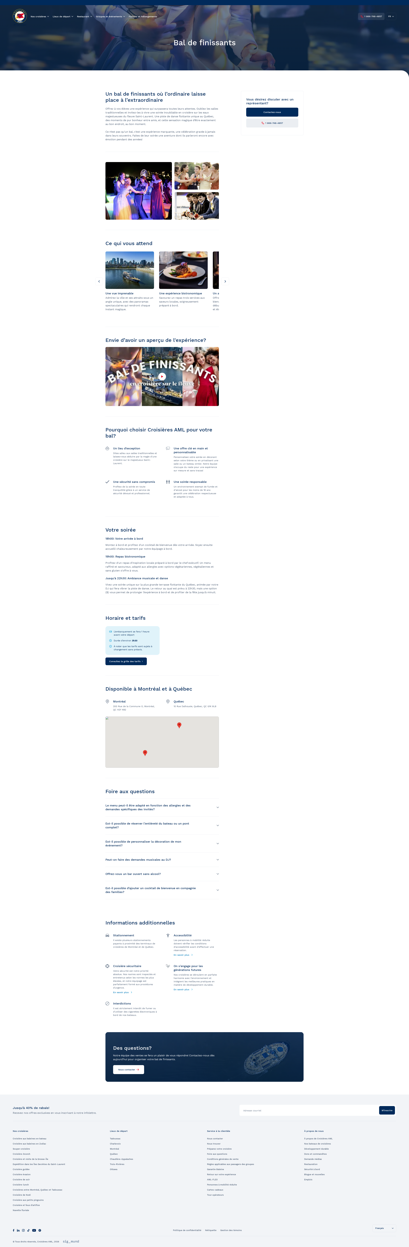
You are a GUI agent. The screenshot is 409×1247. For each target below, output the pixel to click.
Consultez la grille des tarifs (124, 661)
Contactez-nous (272, 112)
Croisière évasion (22, 1174)
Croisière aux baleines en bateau (29, 1138)
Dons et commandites (315, 1154)
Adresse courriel (252, 1110)
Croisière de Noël (22, 1195)
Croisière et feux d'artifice (26, 1205)
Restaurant (83, 16)
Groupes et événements (109, 16)
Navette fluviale (21, 1210)
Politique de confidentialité (187, 1230)
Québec (114, 1154)
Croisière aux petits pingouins (28, 1200)
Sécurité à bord (312, 1169)
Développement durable (316, 1149)
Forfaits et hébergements (143, 16)
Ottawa (113, 1169)
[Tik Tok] (28, 1230)
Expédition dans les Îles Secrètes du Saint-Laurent (39, 1164)
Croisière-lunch (21, 1184)
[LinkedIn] (18, 1230)
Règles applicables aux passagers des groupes (230, 1164)
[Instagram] (23, 1230)
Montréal (114, 1149)
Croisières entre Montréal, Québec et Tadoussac (37, 1190)
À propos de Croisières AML (318, 1138)
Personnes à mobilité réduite (222, 1184)
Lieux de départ (61, 16)
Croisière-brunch (21, 1154)
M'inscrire (387, 1110)
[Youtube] (34, 1230)
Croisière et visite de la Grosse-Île (30, 1159)
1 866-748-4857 (373, 16)
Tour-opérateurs (215, 1195)
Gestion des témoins (231, 1230)
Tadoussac (115, 1138)
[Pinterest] (39, 1230)
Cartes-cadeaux (215, 1190)
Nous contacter (126, 1069)
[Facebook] (14, 1230)
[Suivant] (225, 281)
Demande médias (313, 1159)
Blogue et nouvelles (314, 1174)
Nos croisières (38, 16)
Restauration (310, 1164)
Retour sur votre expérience (221, 1174)
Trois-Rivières (117, 1164)
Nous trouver (213, 1144)
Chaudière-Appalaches (121, 1159)
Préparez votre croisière (219, 1149)
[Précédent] (99, 281)
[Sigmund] (71, 1241)
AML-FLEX (212, 1179)
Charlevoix (115, 1144)
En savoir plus (182, 955)
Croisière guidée (21, 1169)
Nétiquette (210, 1230)
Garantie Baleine (215, 1169)
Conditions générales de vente (223, 1159)
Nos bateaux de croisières (317, 1144)
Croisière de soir (21, 1179)
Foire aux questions (217, 1154)
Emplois (308, 1179)
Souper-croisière (21, 1149)
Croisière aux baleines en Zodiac (29, 1144)
